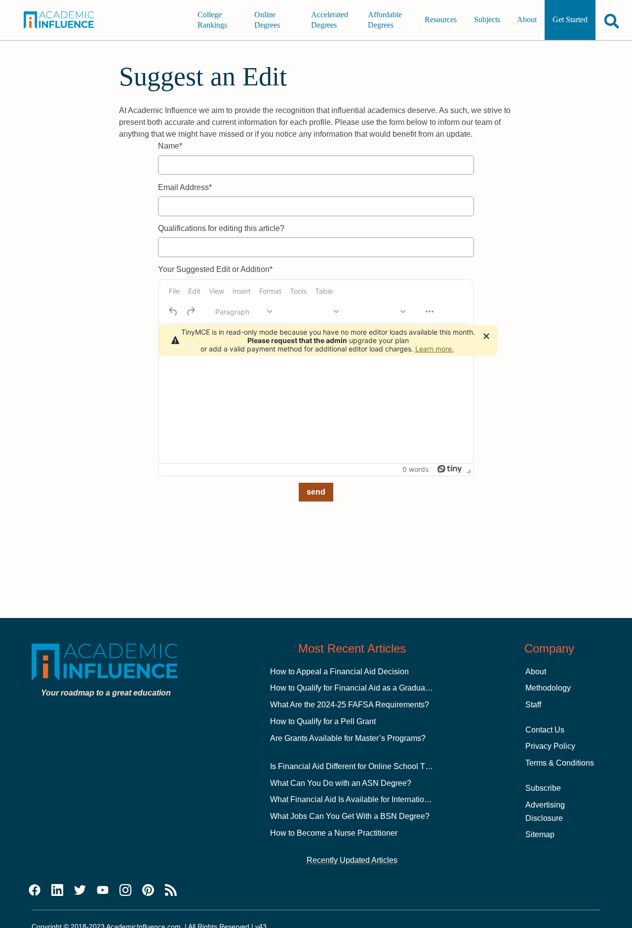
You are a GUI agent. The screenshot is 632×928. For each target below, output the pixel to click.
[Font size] (377, 311)
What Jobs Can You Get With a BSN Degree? (350, 816)
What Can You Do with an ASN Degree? (340, 783)
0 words (415, 469)
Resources (441, 20)
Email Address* (185, 187)
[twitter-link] (80, 890)
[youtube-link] (103, 890)
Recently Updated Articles (352, 860)
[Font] (310, 311)
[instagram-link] (125, 890)
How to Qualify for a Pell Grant (323, 721)
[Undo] (173, 311)
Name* (170, 146)
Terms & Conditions (559, 763)
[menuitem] (174, 291)
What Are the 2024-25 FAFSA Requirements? (349, 704)
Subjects (487, 20)
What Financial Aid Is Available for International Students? (371, 799)
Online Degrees (267, 20)
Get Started (570, 20)
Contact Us (544, 730)
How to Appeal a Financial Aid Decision (339, 671)
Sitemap (539, 834)
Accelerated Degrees (329, 20)
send (316, 492)
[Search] (611, 21)
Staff (533, 704)
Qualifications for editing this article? (221, 228)
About (527, 20)
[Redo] (190, 311)
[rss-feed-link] (171, 890)
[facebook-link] (35, 890)
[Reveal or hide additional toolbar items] (429, 311)
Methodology (548, 688)
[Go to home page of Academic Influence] (64, 20)
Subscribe (543, 788)
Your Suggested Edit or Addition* (215, 269)
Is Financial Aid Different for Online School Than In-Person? (374, 766)
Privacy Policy (550, 746)
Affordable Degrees (385, 20)
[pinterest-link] (148, 890)
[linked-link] (57, 890)
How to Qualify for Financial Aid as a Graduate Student (365, 688)
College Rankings (212, 20)
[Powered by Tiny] (449, 469)
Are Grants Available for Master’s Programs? (348, 738)
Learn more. (434, 349)
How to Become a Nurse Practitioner (333, 833)
